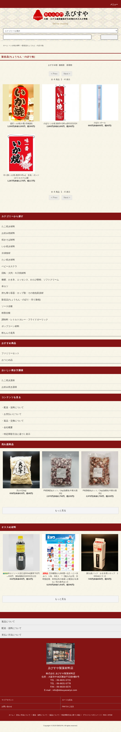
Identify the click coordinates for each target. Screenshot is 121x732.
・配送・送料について (13, 407)
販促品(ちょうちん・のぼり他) (32, 45)
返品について (54, 715)
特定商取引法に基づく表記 (70, 715)
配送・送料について (40, 715)
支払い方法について (23, 715)
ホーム (5, 45)
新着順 (69, 65)
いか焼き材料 (15, 45)
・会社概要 (7, 427)
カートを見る (67, 700)
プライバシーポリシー (91, 715)
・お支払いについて (11, 414)
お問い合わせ (7, 706)
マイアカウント (8, 700)
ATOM (110, 715)
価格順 (61, 65)
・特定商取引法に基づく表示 (16, 434)
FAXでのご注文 (68, 706)
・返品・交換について (13, 420)
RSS (104, 715)
